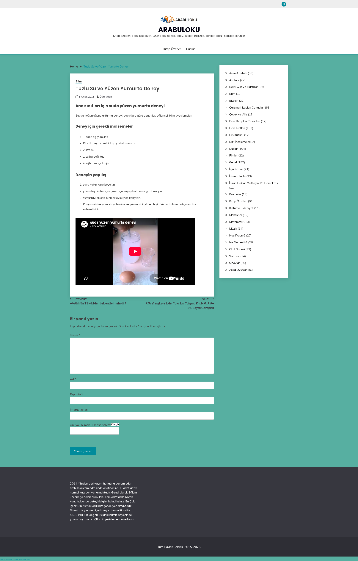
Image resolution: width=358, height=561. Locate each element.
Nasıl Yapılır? (237, 235)
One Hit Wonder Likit (24, 559)
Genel (233, 162)
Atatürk (234, 80)
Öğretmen (106, 96)
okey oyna (3, 559)
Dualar (190, 49)
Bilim (79, 81)
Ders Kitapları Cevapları (244, 121)
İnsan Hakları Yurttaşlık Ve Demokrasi (253, 183)
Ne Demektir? (238, 242)
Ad (73, 379)
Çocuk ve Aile (238, 114)
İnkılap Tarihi (237, 176)
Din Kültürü (236, 135)
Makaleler (235, 215)
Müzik (233, 228)
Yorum (75, 335)
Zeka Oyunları (238, 270)
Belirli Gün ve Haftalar (243, 87)
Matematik (236, 222)
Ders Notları (237, 128)
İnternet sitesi (79, 409)
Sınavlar (234, 263)
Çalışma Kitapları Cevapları (246, 107)
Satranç (234, 256)
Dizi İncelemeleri (240, 142)
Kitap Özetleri (172, 49)
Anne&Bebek (238, 73)
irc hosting (15, 559)
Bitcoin (233, 100)
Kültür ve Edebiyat (241, 208)
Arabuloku (179, 30)
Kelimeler (235, 194)
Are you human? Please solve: (90, 425)
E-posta (76, 394)
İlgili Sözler (236, 169)
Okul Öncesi (237, 249)
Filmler (233, 155)
